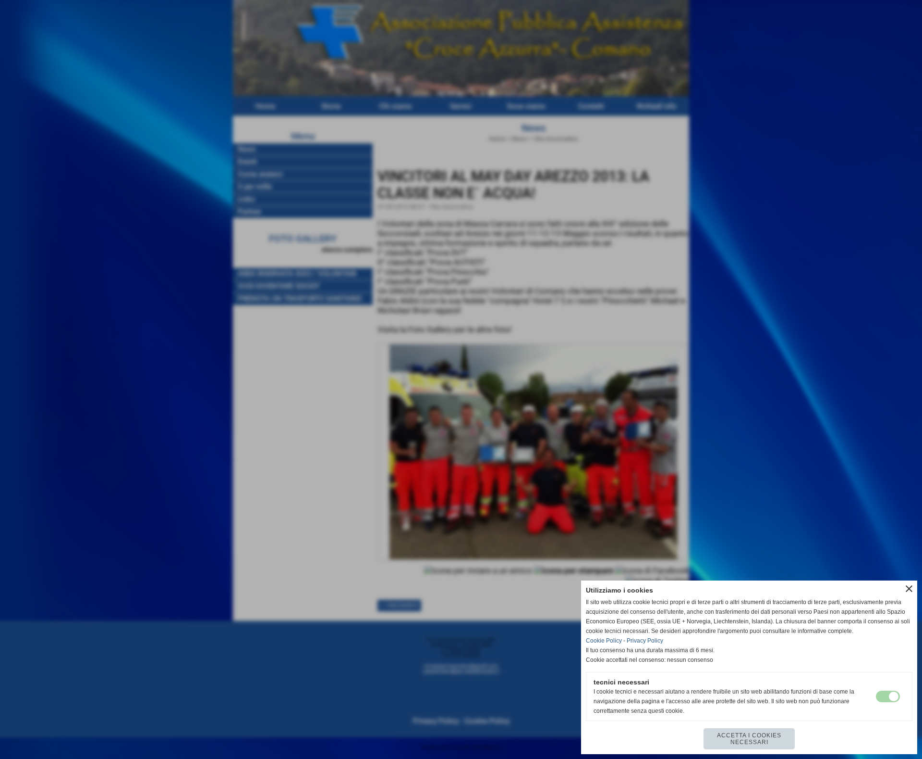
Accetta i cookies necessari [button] (749, 739)
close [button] (909, 589)
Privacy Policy (645, 640)
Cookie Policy (604, 640)
